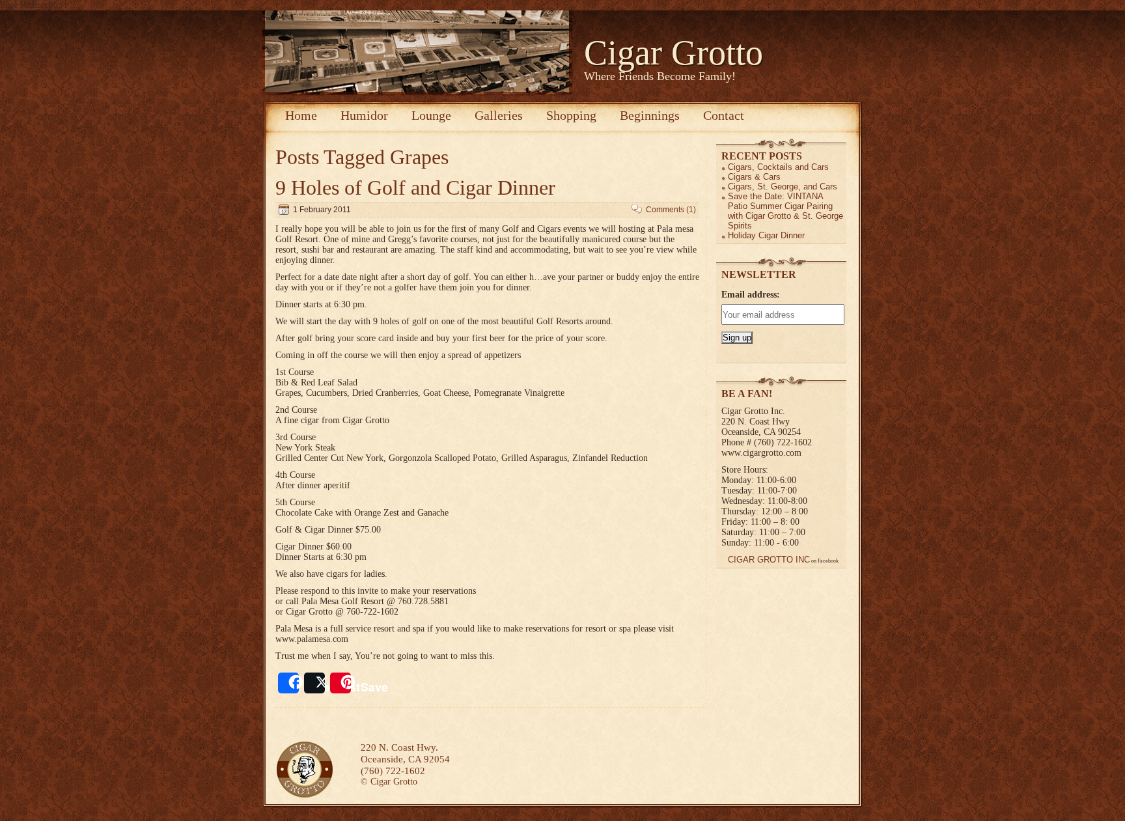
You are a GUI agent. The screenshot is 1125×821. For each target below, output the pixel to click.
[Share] (288, 683)
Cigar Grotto (673, 52)
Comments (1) (671, 209)
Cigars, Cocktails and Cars (778, 167)
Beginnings (650, 115)
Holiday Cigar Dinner (766, 235)
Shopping (571, 115)
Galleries (499, 115)
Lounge (431, 115)
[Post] (314, 683)
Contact (723, 115)
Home (301, 115)
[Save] (340, 683)
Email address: (750, 294)
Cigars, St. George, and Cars (782, 186)
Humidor (364, 115)
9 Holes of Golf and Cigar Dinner (415, 187)
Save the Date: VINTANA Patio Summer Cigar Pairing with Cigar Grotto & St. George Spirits (785, 210)
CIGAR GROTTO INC (769, 559)
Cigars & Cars (754, 177)
